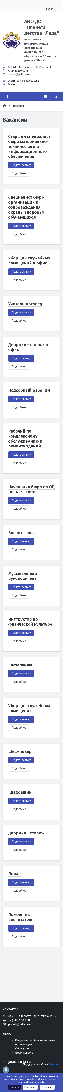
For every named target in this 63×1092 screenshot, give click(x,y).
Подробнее (19, 173)
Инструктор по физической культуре (30, 622)
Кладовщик (19, 792)
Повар (14, 873)
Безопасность (24, 1052)
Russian (49, 8)
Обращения (22, 1048)
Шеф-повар (20, 751)
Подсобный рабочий (29, 390)
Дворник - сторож (26, 833)
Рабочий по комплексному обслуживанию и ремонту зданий (25, 439)
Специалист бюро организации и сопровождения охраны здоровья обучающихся (26, 207)
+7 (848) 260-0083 (18, 70)
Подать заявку (21, 165)
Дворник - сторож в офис (28, 347)
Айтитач (53, 1064)
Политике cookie (36, 1082)
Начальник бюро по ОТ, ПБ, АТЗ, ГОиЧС (31, 489)
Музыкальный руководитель (22, 576)
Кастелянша (20, 665)
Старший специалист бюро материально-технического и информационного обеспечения (29, 146)
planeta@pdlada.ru (18, 74)
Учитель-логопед (25, 303)
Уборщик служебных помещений (29, 708)
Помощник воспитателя (20, 917)
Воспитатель (21, 532)
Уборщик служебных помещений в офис (29, 260)
